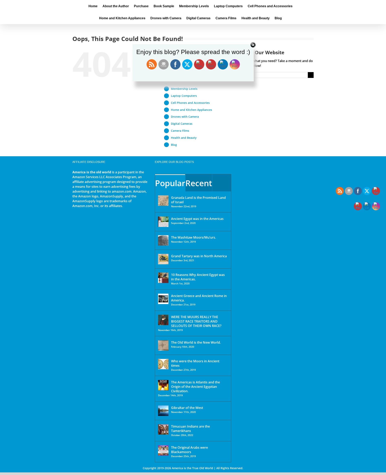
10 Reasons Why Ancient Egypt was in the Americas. (198, 277)
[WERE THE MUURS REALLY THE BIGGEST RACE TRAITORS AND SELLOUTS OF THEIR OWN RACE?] (163, 320)
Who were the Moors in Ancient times (195, 363)
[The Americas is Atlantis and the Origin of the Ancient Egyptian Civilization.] (163, 385)
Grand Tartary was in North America (199, 256)
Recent (198, 183)
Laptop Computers (184, 96)
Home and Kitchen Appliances (191, 110)
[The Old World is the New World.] (163, 345)
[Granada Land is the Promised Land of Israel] (163, 200)
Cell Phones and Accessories (190, 103)
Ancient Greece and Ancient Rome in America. (199, 298)
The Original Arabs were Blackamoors (189, 449)
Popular (170, 183)
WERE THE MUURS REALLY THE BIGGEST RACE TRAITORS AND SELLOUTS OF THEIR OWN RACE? (196, 321)
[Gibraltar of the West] (163, 411)
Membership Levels (184, 89)
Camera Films (180, 131)
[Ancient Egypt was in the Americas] (163, 222)
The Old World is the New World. (196, 342)
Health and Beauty (184, 138)
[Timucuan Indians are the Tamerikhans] (163, 429)
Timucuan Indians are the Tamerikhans (190, 428)
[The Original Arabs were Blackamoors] (163, 450)
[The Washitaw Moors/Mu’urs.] (163, 240)
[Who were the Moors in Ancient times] (163, 364)
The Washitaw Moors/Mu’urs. (193, 237)
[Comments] (221, 182)
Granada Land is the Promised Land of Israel (198, 199)
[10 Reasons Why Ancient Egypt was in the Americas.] (163, 278)
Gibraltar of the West (187, 408)
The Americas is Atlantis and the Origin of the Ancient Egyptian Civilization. (195, 386)
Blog (174, 145)
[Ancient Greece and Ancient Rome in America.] (163, 299)
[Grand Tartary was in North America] (163, 259)
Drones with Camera (185, 116)
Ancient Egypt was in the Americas (197, 219)
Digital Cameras (181, 124)
